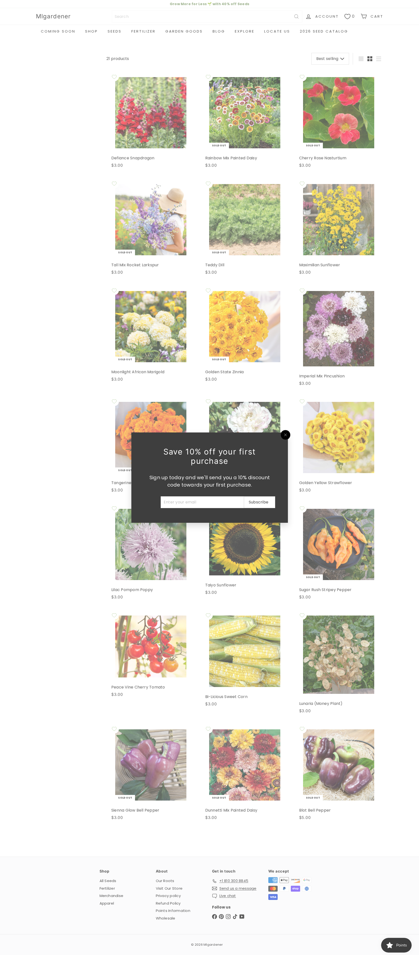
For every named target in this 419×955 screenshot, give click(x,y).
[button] (98, 909)
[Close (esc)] (285, 435)
